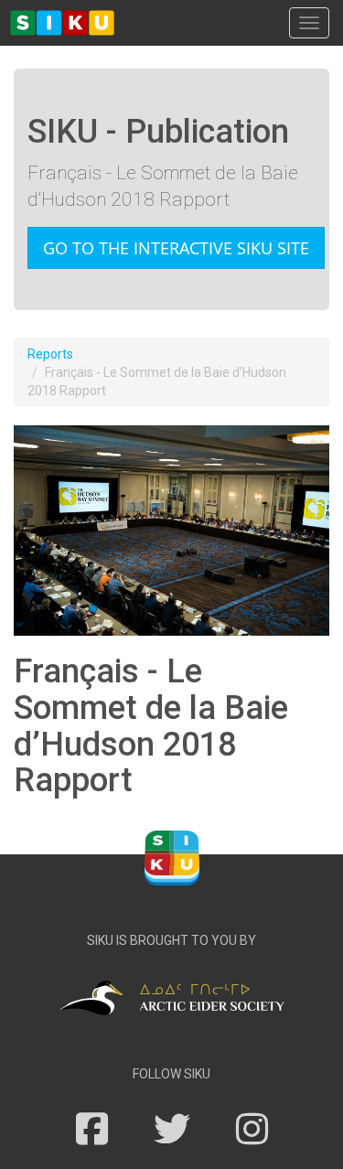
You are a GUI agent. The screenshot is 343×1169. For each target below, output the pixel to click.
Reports (50, 354)
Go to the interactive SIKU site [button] (176, 248)
